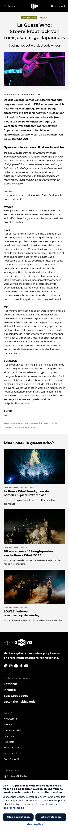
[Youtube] (26, 666)
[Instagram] (11, 666)
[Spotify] (6, 666)
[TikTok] (21, 666)
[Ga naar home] (34, 6)
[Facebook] (16, 666)
